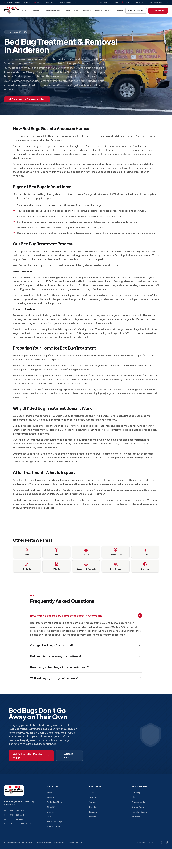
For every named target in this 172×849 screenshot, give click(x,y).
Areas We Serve (102, 11)
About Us (51, 807)
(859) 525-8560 (69, 756)
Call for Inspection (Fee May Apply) (26, 99)
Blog (76, 11)
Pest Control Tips (55, 821)
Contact (119, 11)
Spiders (92, 802)
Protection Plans (53, 11)
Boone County (138, 802)
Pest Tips (87, 11)
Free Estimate (158, 11)
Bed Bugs (93, 807)
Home (24, 11)
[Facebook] (161, 842)
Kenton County (139, 807)
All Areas (136, 816)
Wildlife (92, 816)
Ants (91, 792)
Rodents (93, 811)
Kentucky (136, 792)
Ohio (134, 797)
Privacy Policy (59, 842)
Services (35, 11)
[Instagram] (166, 842)
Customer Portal (136, 11)
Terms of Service (75, 842)
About (67, 11)
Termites (93, 797)
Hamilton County (139, 811)
